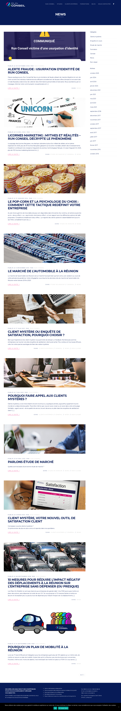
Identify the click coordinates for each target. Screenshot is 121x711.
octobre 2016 (94, 154)
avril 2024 (93, 81)
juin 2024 (93, 77)
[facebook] (113, 4)
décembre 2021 (95, 90)
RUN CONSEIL (40, 66)
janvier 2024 (94, 86)
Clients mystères (71, 4)
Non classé (76, 348)
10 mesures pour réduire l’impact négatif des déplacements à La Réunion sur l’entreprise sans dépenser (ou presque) (44, 583)
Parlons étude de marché (31, 462)
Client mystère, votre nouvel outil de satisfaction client (41, 519)
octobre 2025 (94, 73)
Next (82, 674)
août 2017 (93, 132)
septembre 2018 (95, 111)
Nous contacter (104, 4)
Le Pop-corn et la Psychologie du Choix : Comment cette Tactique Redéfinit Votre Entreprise (44, 205)
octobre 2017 (94, 124)
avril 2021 (93, 103)
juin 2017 (93, 141)
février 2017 (94, 145)
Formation (93, 49)
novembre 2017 (95, 120)
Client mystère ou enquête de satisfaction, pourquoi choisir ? (36, 333)
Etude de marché (57, 154)
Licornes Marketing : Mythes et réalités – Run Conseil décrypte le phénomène (44, 136)
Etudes (59, 4)
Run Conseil (49, 4)
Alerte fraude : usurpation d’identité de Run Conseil (44, 70)
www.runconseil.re (89, 693)
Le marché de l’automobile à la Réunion (43, 271)
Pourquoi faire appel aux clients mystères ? (37, 397)
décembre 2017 (95, 115)
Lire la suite (14, 88)
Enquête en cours (96, 41)
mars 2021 (93, 107)
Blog (94, 4)
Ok (55, 708)
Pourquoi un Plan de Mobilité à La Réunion (38, 648)
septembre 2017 (95, 128)
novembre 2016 (95, 149)
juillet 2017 (93, 137)
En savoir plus (63, 708)
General (70, 154)
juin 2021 (93, 94)
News (79, 88)
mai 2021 (93, 99)
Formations (84, 4)
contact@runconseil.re (91, 691)
